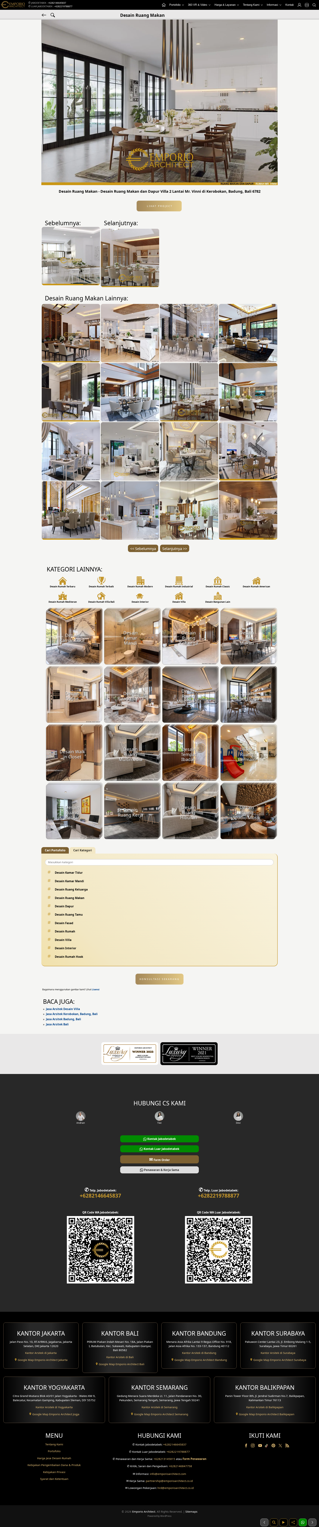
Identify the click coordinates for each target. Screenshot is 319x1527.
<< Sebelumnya (143, 548)
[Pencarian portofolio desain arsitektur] (274, 1522)
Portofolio (175, 4)
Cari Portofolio (55, 850)
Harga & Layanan (225, 4)
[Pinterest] (274, 1446)
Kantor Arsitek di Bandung (199, 1353)
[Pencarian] (314, 5)
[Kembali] (44, 15)
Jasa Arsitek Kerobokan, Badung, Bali (72, 1014)
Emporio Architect (143, 1511)
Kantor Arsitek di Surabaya (278, 1353)
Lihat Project (159, 206)
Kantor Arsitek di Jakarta (41, 1353)
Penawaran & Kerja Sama (161, 1170)
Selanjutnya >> (174, 548)
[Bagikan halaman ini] (293, 1522)
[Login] (299, 5)
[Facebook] (246, 1446)
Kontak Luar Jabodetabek (161, 1149)
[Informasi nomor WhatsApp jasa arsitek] (303, 1522)
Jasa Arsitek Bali (57, 1024)
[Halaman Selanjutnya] (312, 1522)
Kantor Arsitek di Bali (120, 1357)
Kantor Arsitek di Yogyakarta (54, 1407)
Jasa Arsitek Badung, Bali (63, 1019)
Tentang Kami (251, 4)
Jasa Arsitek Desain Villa (63, 1009)
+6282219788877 (63, 6)
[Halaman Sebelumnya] (264, 1522)
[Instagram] (253, 1446)
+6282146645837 (57, 2)
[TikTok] (267, 1446)
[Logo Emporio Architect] (13, 5)
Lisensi (96, 989)
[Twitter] (280, 1447)
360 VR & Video (198, 4)
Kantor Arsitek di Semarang (159, 1407)
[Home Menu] (163, 5)
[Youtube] (260, 1446)
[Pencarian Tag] (52, 15)
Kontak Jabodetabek (161, 1139)
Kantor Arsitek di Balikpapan (264, 1407)
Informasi (273, 4)
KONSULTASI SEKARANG (160, 979)
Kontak (289, 4)
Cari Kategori (83, 850)
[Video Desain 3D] (283, 1522)
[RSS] (287, 1446)
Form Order (159, 1159)
